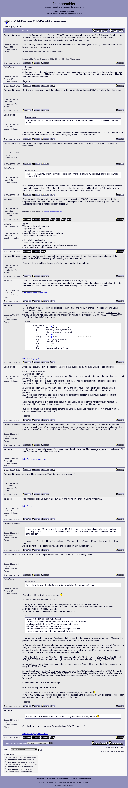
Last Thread (107, 751)
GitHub (78, 782)
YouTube (85, 782)
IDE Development (25, 21)
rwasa (71, 785)
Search (63, 11)
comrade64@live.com (37, 211)
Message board (85, 778)
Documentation (62, 778)
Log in (79, 13)
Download (51, 778)
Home (56, 11)
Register (70, 11)
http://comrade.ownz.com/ (53, 211)
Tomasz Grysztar (63, 782)
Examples (73, 778)
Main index (41, 778)
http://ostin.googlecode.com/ (35, 293)
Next (20, 27)
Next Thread (118, 751)
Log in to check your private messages (61, 13)
